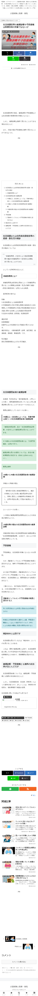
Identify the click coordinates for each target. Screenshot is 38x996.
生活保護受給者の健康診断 (14, 196)
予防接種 (8, 215)
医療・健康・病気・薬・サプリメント (14, 717)
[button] (24, 58)
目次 (16, 184)
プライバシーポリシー (19, 989)
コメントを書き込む (19, 962)
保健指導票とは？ (12, 193)
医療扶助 (6, 720)
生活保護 (19, 720)
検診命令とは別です (12, 223)
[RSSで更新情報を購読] (27, 789)
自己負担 (27, 720)
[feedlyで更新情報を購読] (10, 789)
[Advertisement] (19, 90)
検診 (12, 720)
